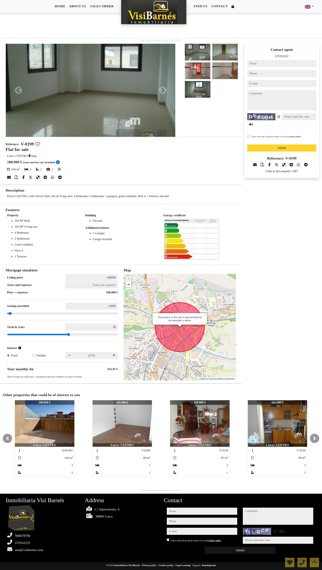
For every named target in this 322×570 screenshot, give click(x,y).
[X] (31, 177)
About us (77, 6)
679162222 (281, 56)
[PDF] (17, 177)
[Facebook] (24, 177)
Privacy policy (149, 565)
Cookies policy (166, 565)
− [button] (128, 284)
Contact (219, 6)
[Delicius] (38, 177)
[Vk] (46, 177)
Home (60, 6)
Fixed (14, 355)
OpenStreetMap (216, 378)
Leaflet (202, 378)
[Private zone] (232, 6)
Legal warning (183, 565)
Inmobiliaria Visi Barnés (127, 565)
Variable (41, 355)
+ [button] (128, 278)
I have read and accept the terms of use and (276, 136)
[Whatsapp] (53, 177)
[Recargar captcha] (278, 117)
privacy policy (295, 136)
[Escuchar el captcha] (251, 124)
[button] (7, 438)
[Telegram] (60, 177)
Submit (282, 147)
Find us (200, 6)
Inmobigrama (209, 565)
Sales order (102, 6)
